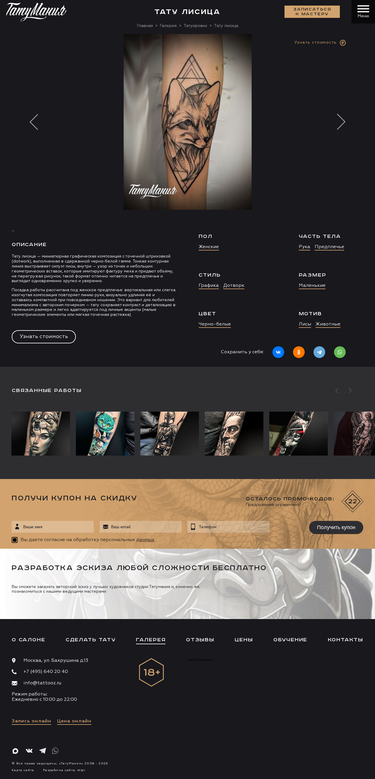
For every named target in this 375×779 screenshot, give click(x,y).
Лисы (305, 324)
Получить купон (336, 527)
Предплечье (329, 247)
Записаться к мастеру (312, 11)
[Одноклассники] (299, 352)
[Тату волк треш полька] (298, 434)
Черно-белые (215, 324)
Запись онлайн (31, 721)
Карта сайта (23, 770)
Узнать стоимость (44, 336)
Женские (209, 247)
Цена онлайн (74, 721)
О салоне (28, 640)
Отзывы (200, 640)
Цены (244, 640)
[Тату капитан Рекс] (169, 434)
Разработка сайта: (64, 770)
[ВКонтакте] (278, 352)
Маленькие (312, 285)
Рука (304, 247)
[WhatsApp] (340, 352)
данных (145, 540)
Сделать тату (91, 640)
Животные (328, 324)
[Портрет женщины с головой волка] (42, 434)
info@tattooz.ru (42, 683)
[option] (187, 200)
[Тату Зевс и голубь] (234, 434)
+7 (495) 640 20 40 (45, 671)
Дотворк (233, 285)
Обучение (290, 640)
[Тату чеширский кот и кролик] (105, 434)
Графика (209, 285)
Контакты (345, 640)
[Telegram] (319, 352)
